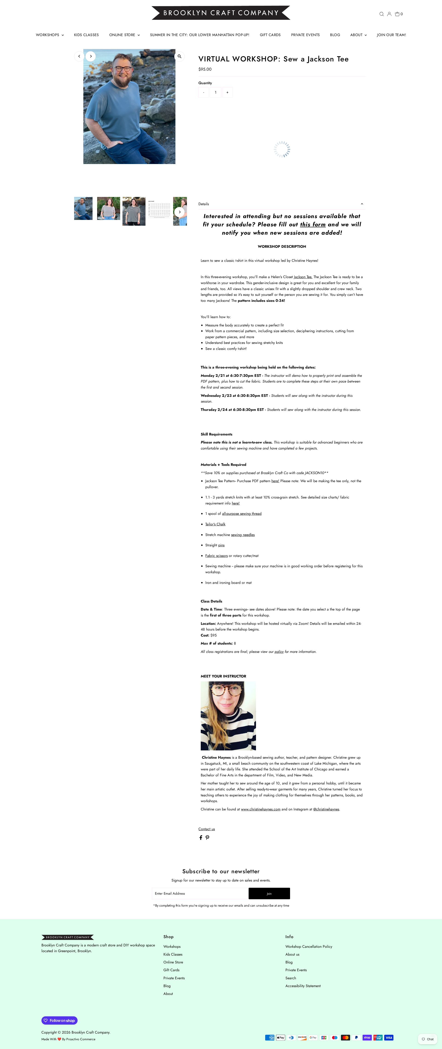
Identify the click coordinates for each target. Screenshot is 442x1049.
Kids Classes (86, 34)
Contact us (206, 829)
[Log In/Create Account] (389, 14)
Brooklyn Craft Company (90, 1032)
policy (279, 651)
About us (292, 954)
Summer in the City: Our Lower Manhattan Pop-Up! (200, 34)
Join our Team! (391, 34)
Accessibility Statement (303, 985)
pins (221, 545)
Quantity (205, 83)
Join (269, 893)
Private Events (305, 34)
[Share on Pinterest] (207, 838)
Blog (335, 34)
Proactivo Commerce (80, 1039)
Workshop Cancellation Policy (308, 946)
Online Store (123, 34)
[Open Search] (382, 14)
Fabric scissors (216, 555)
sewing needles (243, 534)
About (356, 34)
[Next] (90, 56)
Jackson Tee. (303, 277)
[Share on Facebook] (201, 838)
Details (203, 204)
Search (290, 978)
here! (275, 481)
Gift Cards (270, 34)
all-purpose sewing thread (242, 513)
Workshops (48, 34)
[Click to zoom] (179, 56)
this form (313, 224)
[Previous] (79, 56)
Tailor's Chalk (215, 524)
